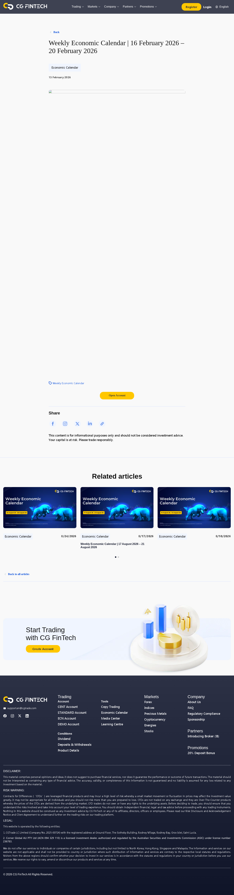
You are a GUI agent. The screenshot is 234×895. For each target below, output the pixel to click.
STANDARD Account (72, 713)
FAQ (191, 708)
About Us (194, 702)
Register (191, 7)
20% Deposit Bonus (201, 753)
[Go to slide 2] (118, 557)
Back (56, 32)
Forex (148, 702)
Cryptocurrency (154, 719)
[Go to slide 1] (115, 557)
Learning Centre (112, 724)
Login (207, 7)
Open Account (117, 395)
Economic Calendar (114, 713)
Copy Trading (110, 707)
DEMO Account (68, 724)
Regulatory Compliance (204, 714)
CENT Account (68, 707)
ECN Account (67, 718)
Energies (150, 725)
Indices (149, 708)
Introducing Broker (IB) (203, 736)
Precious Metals (155, 714)
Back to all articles (18, 574)
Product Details (68, 750)
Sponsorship (196, 719)
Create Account (42, 649)
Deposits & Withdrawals (74, 745)
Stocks (148, 731)
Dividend (64, 739)
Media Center (110, 718)
